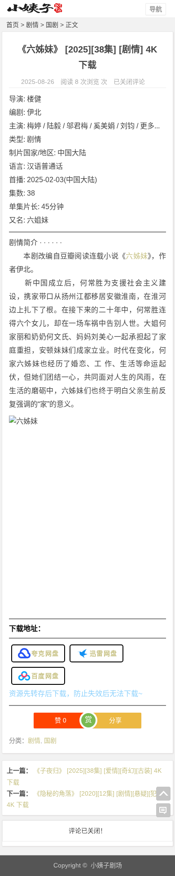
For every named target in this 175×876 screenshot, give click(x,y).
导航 (155, 9)
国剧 (52, 24)
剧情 (32, 24)
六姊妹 (137, 256)
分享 (115, 720)
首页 (12, 24)
